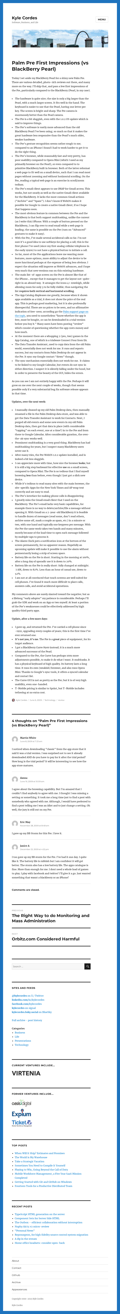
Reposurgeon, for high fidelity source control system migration (51, 1234)
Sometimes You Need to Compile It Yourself (40, 1165)
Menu (102, 19)
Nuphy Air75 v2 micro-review (32, 1226)
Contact (16, 1268)
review (61, 700)
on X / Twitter (28, 995)
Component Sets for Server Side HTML (37, 1218)
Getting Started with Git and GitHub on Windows (43, 1181)
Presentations (23, 1040)
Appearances (19, 1289)
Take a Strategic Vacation (29, 1161)
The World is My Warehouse (31, 1157)
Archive (16, 1282)
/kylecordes (27, 1003)
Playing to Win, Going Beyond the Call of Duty (41, 1169)
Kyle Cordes (24, 17)
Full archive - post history (27, 1020)
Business (20, 1032)
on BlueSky (32, 1012)
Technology (49, 700)
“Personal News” (25, 1230)
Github (16, 1275)
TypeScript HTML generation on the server (40, 1214)
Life (17, 1036)
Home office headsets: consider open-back (40, 1242)
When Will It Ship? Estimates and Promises (40, 1153)
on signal (24, 1008)
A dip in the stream (26, 1238)
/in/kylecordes (28, 999)
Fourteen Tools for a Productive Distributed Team (43, 1186)
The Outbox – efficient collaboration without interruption (48, 1222)
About (15, 1260)
